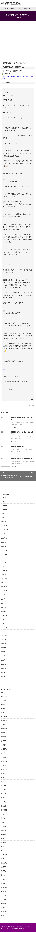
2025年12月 (4, 530)
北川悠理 (3, 745)
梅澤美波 (3, 830)
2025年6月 (4, 554)
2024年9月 (4, 591)
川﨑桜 (3, 798)
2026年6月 (4, 505)
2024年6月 (4, 603)
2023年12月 (4, 627)
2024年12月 (4, 579)
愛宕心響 (3, 806)
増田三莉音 (4, 761)
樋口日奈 (3, 838)
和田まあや (4, 757)
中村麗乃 (3, 708)
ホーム (18, 486)
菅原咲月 (3, 879)
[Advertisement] (18, 40)
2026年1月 (4, 526)
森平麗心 (3, 834)
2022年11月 (4, 680)
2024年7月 (4, 599)
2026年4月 (4, 514)
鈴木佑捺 (3, 895)
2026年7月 (4, 501)
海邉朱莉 (3, 846)
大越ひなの (4, 765)
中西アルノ (4, 712)
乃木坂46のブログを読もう (10, 3)
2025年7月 (4, 550)
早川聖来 (3, 814)
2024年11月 (4, 583)
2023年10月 (4, 636)
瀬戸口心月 (4, 855)
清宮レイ (3, 850)
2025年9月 (4, 542)
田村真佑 (3, 859)
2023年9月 (4, 640)
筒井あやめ (4, 875)
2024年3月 (4, 615)
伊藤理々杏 (4, 728)
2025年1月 (4, 575)
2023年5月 (4, 656)
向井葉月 (3, 753)
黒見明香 (3, 911)
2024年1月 (4, 623)
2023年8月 (4, 644)
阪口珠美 (3, 907)
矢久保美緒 (4, 863)
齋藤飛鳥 (3, 916)
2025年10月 (4, 538)
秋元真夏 (3, 871)
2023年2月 (4, 668)
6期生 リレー (4, 696)
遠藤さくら (4, 887)
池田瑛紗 (19, 17)
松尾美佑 (3, 818)
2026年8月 (4, 497)
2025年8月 (4, 546)
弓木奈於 (3, 802)
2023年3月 (4, 664)
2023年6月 (4, 652)
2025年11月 (4, 534)
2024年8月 (4, 595)
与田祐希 (3, 704)
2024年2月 (4, 619)
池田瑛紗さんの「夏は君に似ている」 (23, 459)
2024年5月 (4, 607)
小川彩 (3, 773)
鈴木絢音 (3, 899)
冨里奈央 (3, 741)
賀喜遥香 (3, 883)
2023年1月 (4, 672)
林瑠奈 (3, 822)
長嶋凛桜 (3, 903)
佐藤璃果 (3, 737)
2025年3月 (4, 566)
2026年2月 (4, 522)
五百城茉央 (4, 720)
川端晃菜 (3, 794)
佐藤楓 (3, 733)
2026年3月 (4, 518)
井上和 (3, 724)
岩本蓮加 (3, 789)
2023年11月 (4, 631)
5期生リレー (4, 692)
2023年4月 (4, 660)
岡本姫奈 (3, 785)
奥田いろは (4, 769)
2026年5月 (4, 509)
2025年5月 (4, 558)
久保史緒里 (4, 716)
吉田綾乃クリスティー (7, 749)
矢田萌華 (3, 867)
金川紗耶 (3, 891)
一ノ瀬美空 (4, 700)
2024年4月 (4, 611)
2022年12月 (4, 676)
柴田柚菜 (3, 826)
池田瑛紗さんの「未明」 (18, 446)
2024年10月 (4, 587)
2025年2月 (4, 570)
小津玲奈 (3, 777)
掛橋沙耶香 (4, 810)
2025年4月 (4, 562)
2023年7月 (4, 648)
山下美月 (3, 781)
